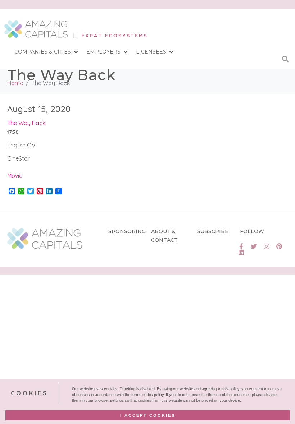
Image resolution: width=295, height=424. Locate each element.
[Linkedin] (241, 252)
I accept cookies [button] (147, 415)
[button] (47, 52)
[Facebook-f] (241, 246)
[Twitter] (254, 246)
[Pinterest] (279, 246)
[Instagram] (266, 246)
